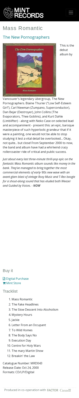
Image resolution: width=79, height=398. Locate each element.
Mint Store (13, 283)
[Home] (25, 12)
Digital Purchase (17, 279)
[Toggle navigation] (71, 12)
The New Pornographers (26, 37)
